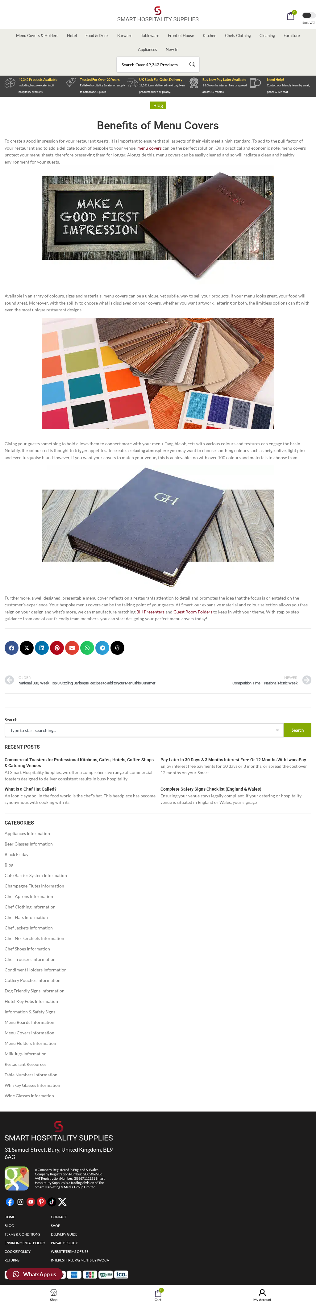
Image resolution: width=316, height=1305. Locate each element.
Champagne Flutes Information (34, 885)
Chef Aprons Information (29, 896)
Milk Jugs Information (26, 1053)
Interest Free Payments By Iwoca (80, 1260)
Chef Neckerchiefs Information (34, 938)
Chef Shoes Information (27, 948)
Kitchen (209, 35)
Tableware (150, 35)
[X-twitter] (62, 1202)
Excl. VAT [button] (309, 22)
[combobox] (158, 64)
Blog (9, 864)
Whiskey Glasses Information (32, 1085)
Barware (124, 35)
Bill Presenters (150, 611)
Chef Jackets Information (29, 927)
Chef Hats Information (26, 917)
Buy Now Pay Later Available (224, 79)
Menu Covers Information (29, 1032)
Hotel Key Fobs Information (31, 1001)
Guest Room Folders (192, 611)
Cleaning (267, 35)
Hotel (72, 35)
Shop (55, 1226)
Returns (12, 1260)
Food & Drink (97, 35)
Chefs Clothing (238, 35)
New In (172, 49)
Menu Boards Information (29, 1022)
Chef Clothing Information (30, 906)
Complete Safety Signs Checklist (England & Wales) (210, 789)
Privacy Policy (64, 1243)
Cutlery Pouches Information (32, 980)
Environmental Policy (25, 1243)
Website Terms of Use (69, 1251)
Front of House (181, 35)
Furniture (292, 35)
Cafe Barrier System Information (36, 875)
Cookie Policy (18, 1251)
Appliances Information (27, 833)
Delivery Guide (64, 1234)
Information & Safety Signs (30, 1011)
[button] (12, 648)
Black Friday (16, 854)
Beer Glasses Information (29, 843)
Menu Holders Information (30, 1043)
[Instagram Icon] (20, 1202)
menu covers (149, 148)
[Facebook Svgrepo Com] (10, 1202)
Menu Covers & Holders (37, 35)
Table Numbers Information (31, 1074)
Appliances (147, 49)
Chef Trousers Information (30, 959)
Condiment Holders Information (36, 969)
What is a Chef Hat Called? (30, 789)
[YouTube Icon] (31, 1202)
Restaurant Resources (25, 1064)
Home (10, 1217)
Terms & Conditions (22, 1234)
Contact (59, 1217)
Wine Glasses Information (29, 1095)
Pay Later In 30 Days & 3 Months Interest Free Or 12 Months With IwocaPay (233, 759)
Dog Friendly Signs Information (34, 990)
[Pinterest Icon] (41, 1202)
